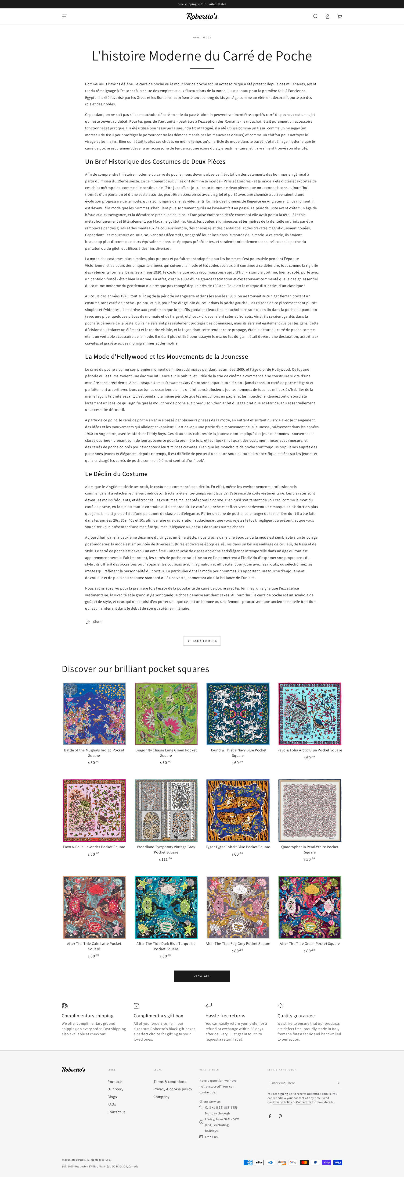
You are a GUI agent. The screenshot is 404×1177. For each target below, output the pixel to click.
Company (162, 1096)
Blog (205, 37)
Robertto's (79, 1159)
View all (202, 976)
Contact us (117, 1111)
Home (196, 37)
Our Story (115, 1089)
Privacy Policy (282, 1102)
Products (115, 1081)
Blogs (112, 1096)
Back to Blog (205, 641)
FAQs (112, 1104)
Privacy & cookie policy (173, 1089)
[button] (315, 16)
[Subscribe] (339, 1083)
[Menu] (64, 16)
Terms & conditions (170, 1081)
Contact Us (303, 1102)
